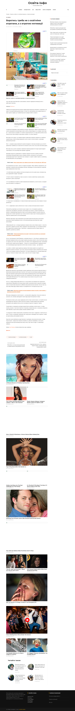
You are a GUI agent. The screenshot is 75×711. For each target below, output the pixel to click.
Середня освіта (27, 9)
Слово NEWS (30, 699)
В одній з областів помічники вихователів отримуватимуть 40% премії (58, 43)
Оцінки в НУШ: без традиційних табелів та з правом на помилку (62, 102)
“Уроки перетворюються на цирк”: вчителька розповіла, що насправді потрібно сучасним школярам (20, 678)
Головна (20, 9)
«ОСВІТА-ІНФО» (22, 709)
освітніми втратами (22, 337)
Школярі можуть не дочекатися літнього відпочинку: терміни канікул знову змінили (58, 49)
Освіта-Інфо (37, 3)
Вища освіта (38, 9)
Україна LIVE (30, 696)
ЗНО (33, 9)
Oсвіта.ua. (12, 106)
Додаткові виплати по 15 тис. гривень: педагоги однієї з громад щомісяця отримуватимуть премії (38, 346)
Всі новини (8, 17)
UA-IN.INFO (30, 702)
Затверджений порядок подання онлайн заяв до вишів (62, 139)
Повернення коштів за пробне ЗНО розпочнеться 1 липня (62, 121)
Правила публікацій (53, 699)
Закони (54, 9)
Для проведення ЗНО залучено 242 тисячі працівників (61, 149)
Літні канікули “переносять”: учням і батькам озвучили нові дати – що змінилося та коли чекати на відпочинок (58, 55)
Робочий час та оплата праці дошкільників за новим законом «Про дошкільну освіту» (16, 345)
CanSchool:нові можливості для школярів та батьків (61, 112)
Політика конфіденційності (54, 696)
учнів (31, 337)
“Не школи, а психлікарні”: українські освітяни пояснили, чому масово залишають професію (57, 61)
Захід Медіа (30, 700)
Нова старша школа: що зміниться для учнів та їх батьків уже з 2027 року (40, 666)
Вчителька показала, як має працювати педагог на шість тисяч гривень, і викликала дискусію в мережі (20, 667)
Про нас (50, 702)
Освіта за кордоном (47, 9)
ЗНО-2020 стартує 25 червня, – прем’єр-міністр (61, 85)
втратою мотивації (12, 337)
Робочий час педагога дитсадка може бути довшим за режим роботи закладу (58, 28)
